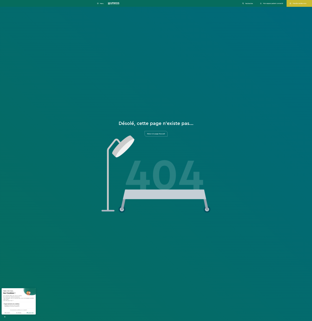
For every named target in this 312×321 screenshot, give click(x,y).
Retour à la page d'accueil (156, 134)
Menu (102, 3)
